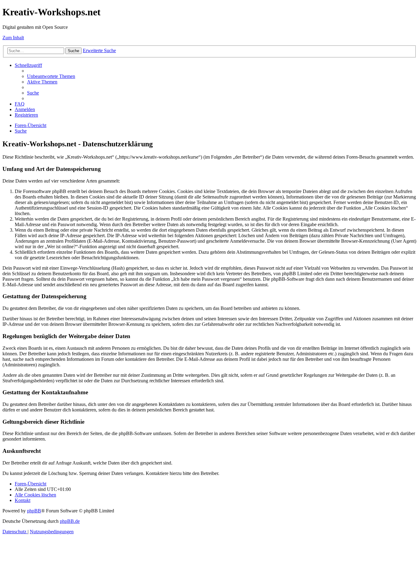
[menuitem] (51, 76)
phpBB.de (70, 521)
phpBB (34, 510)
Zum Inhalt (13, 37)
